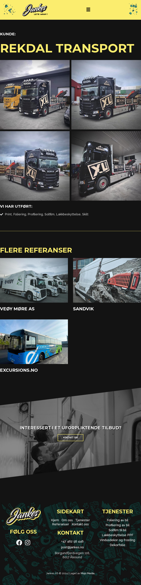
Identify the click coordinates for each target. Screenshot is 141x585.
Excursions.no (19, 370)
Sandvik (83, 308)
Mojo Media (87, 573)
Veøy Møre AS (17, 308)
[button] (88, 10)
